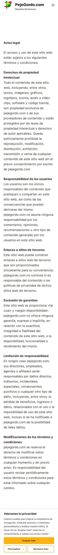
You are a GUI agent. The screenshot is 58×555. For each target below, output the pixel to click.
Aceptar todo (29, 540)
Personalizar (14, 549)
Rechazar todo (40, 549)
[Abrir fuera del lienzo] (53, 5)
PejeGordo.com (29, 4)
